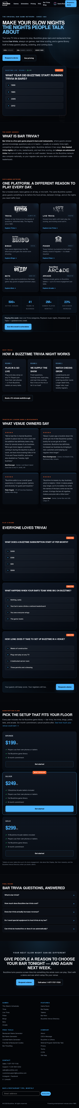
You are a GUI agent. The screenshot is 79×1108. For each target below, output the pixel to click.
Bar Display (45, 1009)
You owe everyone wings (18, 612)
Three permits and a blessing (20, 667)
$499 (11, 551)
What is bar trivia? (12, 895)
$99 (10, 564)
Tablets (43, 1012)
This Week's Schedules (10, 1006)
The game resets (15, 619)
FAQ (39, 4)
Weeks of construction (17, 648)
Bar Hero (44, 1015)
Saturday (13, 92)
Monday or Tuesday (18, 99)
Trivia (4, 1009)
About (43, 1033)
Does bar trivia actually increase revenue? (22, 912)
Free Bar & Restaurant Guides (12, 1043)
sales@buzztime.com (10, 1070)
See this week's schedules (18, 327)
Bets (4, 1022)
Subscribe (46, 1093)
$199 (10, 558)
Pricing (33, 4)
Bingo (4, 1019)
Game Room (60, 4)
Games (16, 4)
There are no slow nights (19, 106)
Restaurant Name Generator (12, 1033)
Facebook (14, 1076)
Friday (12, 85)
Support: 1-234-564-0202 (11, 1067)
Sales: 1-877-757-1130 (10, 1064)
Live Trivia (5, 1012)
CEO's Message (46, 1036)
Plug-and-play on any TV (18, 655)
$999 (11, 570)
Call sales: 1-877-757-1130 (49, 982)
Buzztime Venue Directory (50, 1019)
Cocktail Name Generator (11, 1040)
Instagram (6, 1076)
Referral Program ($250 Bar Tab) (52, 1043)
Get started (39, 764)
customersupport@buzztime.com (14, 1073)
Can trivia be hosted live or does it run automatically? (26, 929)
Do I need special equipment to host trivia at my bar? (26, 920)
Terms (43, 1049)
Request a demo (70, 4)
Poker (4, 1015)
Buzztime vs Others (48, 1040)
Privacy (43, 1046)
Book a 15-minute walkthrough (17, 398)
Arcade (5, 1025)
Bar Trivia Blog (46, 4)
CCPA (43, 1052)
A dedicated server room (18, 661)
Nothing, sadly (14, 600)
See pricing (29, 58)
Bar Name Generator (9, 1036)
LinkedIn (8, 1079)
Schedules (24, 4)
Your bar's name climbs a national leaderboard (26, 606)
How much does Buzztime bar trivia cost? (21, 903)
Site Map (44, 1055)
